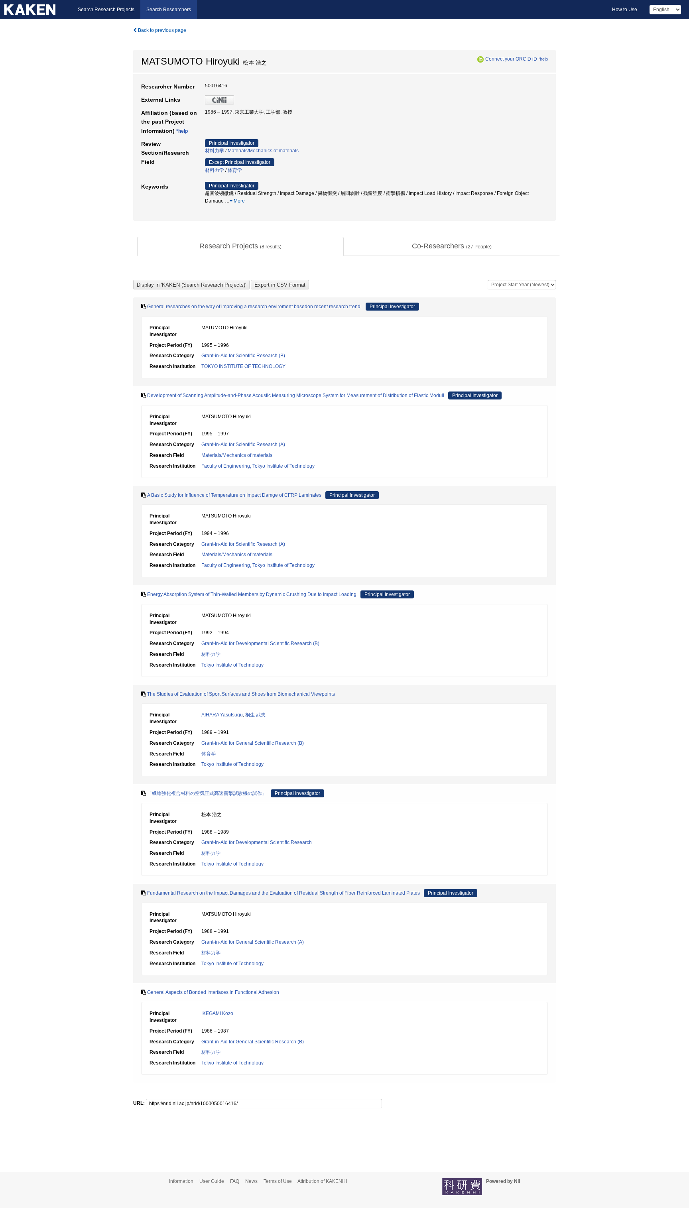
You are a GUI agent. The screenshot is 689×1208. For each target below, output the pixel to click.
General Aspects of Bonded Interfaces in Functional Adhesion (213, 992)
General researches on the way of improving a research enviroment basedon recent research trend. (254, 306)
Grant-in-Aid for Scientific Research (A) (243, 444)
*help (543, 59)
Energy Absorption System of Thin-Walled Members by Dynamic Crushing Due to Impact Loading (251, 594)
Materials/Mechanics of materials (263, 150)
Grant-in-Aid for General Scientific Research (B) (252, 743)
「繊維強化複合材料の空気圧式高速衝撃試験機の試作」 (207, 793)
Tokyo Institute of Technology (232, 665)
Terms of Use (278, 1181)
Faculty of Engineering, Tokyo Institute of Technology (258, 466)
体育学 (235, 170)
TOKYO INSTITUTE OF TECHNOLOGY (243, 366)
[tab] (240, 246)
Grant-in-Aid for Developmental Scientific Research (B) (260, 643)
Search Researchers (168, 9)
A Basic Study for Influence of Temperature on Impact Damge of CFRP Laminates (234, 495)
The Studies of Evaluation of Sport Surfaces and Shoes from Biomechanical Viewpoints (241, 694)
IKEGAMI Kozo (217, 1013)
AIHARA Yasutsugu (222, 715)
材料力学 (214, 150)
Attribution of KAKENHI (322, 1181)
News (251, 1181)
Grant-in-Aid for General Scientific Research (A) (252, 942)
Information (181, 1181)
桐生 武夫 (255, 715)
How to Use (624, 9)
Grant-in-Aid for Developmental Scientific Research (256, 842)
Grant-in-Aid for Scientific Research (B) (243, 355)
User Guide (211, 1181)
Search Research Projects (106, 9)
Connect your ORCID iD (511, 59)
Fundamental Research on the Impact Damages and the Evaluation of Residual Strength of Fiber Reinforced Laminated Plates (283, 893)
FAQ (234, 1181)
